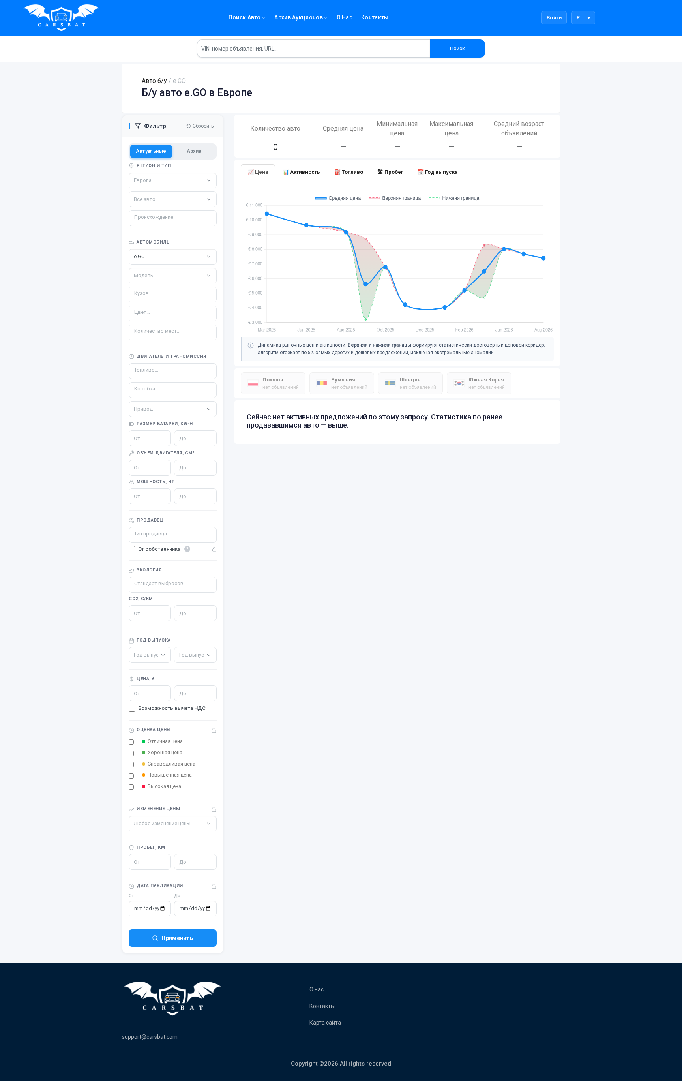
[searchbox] (164, 217)
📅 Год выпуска (438, 172)
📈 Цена (257, 172)
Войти (554, 18)
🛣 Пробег (390, 172)
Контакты (374, 17)
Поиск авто (245, 17)
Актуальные (151, 151)
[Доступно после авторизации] (173, 549)
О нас (345, 17)
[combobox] (173, 218)
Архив (194, 151)
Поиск (457, 48)
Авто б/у (154, 80)
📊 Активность (301, 172)
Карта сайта (325, 1022)
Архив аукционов (299, 17)
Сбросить (203, 126)
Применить (177, 938)
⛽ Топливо (348, 172)
